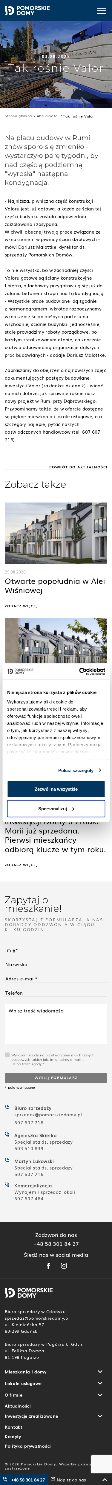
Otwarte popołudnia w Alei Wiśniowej (55, 585)
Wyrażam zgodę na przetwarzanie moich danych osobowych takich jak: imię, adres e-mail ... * (52, 1059)
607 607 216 (28, 1122)
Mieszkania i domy (26, 1372)
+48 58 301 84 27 (56, 1243)
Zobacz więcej (21, 606)
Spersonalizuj (52, 808)
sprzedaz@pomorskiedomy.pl (49, 1114)
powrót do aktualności (78, 467)
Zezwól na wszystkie (56, 789)
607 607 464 (28, 1198)
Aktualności (18, 1406)
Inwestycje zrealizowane (31, 1416)
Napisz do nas (71, 1480)
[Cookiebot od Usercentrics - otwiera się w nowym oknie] (79, 671)
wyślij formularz (56, 1077)
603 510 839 (28, 1148)
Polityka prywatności (28, 1446)
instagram (64, 1266)
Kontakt (13, 1427)
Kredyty (13, 1436)
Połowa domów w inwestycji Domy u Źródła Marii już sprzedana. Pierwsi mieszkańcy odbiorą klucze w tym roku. (55, 831)
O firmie (14, 1395)
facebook (48, 1266)
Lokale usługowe (23, 1383)
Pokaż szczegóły (76, 770)
